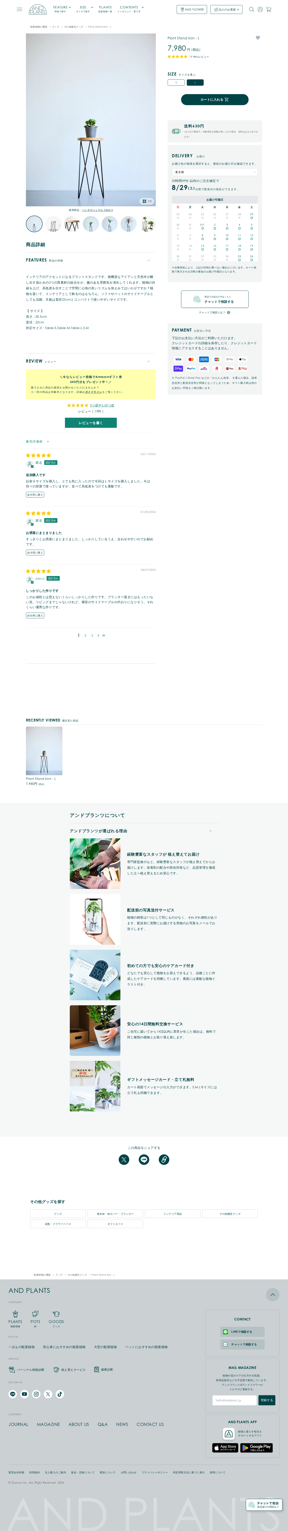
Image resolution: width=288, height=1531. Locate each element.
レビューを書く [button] (91, 423)
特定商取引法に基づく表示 (189, 1472)
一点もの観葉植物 (21, 1347)
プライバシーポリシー (155, 1472)
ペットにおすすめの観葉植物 (146, 1347)
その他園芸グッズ (73, 26)
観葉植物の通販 (38, 26)
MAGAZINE (48, 1424)
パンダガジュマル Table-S (97, 210)
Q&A (103, 1424)
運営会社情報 (16, 1472)
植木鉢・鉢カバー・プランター (115, 1213)
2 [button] (85, 635)
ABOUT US (79, 1424)
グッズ (55, 26)
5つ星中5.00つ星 (102, 405)
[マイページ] (260, 9)
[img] (38, 455)
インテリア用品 (172, 1213)
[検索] (251, 9)
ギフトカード (115, 1224)
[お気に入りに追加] (258, 37)
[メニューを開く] (19, 9)
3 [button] (92, 635)
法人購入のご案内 (55, 1472)
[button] (98, 635)
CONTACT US (150, 1424)
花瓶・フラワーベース (58, 1224)
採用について (218, 1472)
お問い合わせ (129, 1472)
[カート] (268, 9)
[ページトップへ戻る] (242, 1294)
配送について (108, 1472)
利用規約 (34, 1472)
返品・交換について (83, 1472)
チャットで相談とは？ (212, 312)
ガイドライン (93, 391)
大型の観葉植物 (105, 1347)
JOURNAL (18, 1424)
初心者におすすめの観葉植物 (64, 1347)
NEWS (122, 1424)
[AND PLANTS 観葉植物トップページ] (38, 9)
